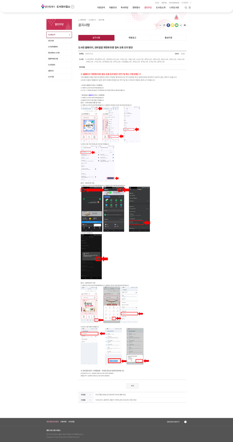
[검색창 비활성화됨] (186, 7)
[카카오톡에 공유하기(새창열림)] (172, 25)
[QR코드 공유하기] (164, 25)
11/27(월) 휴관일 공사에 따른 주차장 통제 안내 (110, 394)
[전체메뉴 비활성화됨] (190, 7)
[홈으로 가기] (79, 20)
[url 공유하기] (160, 25)
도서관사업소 (63, 6)
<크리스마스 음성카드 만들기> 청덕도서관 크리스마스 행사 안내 (115, 400)
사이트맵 (71, 422)
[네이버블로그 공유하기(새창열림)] (176, 25)
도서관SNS (185, 2)
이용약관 (63, 422)
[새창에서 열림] (185, 25)
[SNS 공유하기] (180, 25)
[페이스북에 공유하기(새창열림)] (168, 25)
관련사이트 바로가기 (173, 422)
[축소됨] (72, 6)
